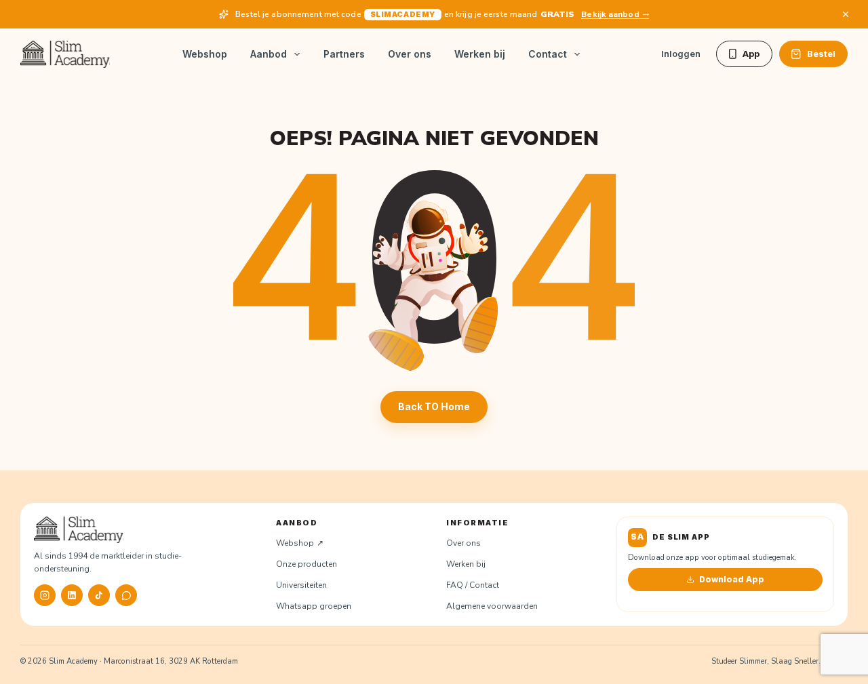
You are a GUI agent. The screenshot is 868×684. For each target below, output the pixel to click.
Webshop (204, 54)
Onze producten (306, 564)
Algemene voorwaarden (492, 606)
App (751, 53)
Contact (547, 54)
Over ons (409, 54)
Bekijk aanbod (610, 14)
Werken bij (479, 54)
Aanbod (268, 54)
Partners (344, 54)
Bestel (821, 53)
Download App (731, 579)
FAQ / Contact (472, 585)
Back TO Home (434, 406)
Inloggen (681, 53)
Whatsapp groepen (313, 606)
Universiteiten (301, 585)
